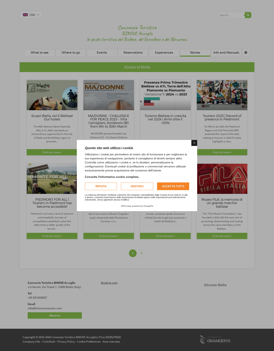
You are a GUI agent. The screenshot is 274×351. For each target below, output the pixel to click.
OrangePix (148, 206)
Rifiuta (101, 186)
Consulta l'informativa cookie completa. (112, 176)
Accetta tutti (173, 186)
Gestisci (137, 186)
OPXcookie (126, 206)
